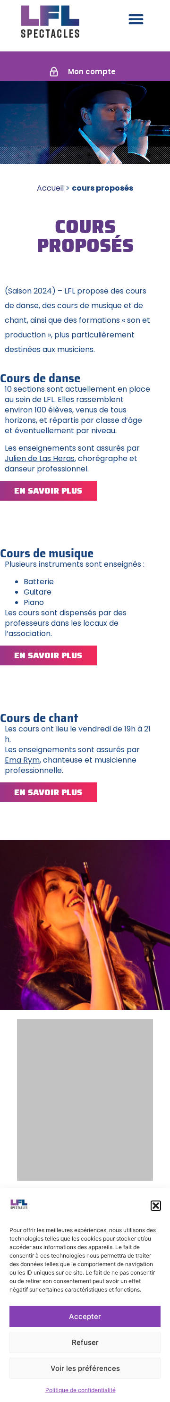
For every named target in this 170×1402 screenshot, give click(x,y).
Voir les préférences (85, 1368)
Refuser (85, 1342)
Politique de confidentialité (80, 1390)
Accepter (85, 1316)
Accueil (50, 188)
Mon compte (92, 71)
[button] (156, 1205)
